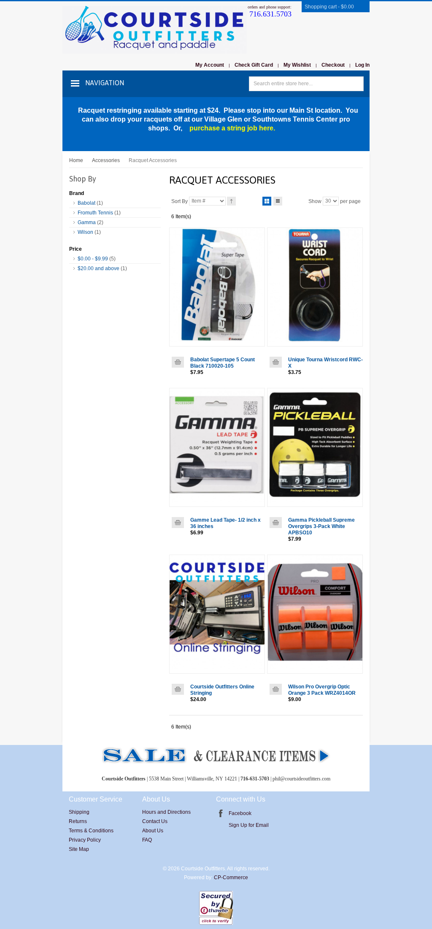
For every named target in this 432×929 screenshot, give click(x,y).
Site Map (79, 849)
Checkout (333, 65)
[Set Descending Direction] (231, 201)
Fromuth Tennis (95, 213)
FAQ (147, 840)
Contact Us (154, 821)
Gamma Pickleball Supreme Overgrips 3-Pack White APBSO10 (321, 526)
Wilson (85, 232)
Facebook (240, 813)
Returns (78, 821)
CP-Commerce (231, 877)
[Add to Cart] (178, 362)
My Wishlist (297, 65)
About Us (152, 831)
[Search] (356, 83)
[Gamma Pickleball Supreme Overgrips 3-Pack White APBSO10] (315, 447)
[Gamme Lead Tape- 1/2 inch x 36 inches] (217, 447)
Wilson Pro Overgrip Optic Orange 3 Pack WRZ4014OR (322, 690)
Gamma (87, 222)
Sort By (179, 201)
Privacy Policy (85, 840)
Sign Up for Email (249, 825)
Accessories (106, 160)
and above (98, 268)
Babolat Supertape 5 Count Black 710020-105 (222, 363)
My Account (209, 65)
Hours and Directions (166, 812)
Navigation (104, 83)
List (277, 201)
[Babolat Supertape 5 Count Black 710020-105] (217, 287)
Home (76, 160)
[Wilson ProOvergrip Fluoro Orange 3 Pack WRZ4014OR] (315, 614)
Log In (362, 65)
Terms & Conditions (91, 831)
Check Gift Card (254, 65)
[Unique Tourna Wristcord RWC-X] (315, 287)
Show (314, 201)
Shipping (79, 812)
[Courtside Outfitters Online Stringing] (217, 614)
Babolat (86, 203)
